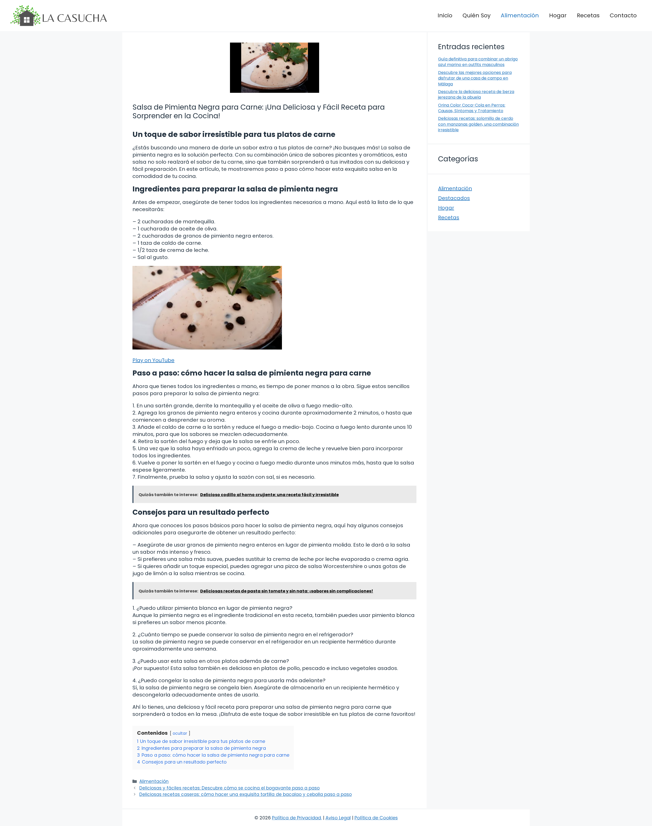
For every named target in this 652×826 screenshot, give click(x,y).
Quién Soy (477, 15)
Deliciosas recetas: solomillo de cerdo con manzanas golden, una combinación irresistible (478, 124)
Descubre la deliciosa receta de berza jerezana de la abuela (476, 94)
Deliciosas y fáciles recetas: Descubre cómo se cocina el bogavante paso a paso (229, 788)
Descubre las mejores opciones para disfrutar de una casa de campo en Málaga (475, 78)
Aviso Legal (338, 818)
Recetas (588, 15)
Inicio (445, 15)
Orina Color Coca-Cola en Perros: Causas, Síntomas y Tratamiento (471, 108)
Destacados (454, 198)
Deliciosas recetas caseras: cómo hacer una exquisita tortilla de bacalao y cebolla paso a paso (245, 794)
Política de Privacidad (296, 818)
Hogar (558, 15)
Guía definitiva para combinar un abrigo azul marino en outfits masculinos (478, 62)
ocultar (180, 733)
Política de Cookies (376, 818)
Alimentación (520, 15)
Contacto (623, 15)
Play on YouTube (153, 360)
